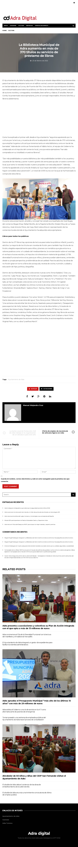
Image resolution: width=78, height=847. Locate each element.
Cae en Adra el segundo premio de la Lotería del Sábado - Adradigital (24, 556)
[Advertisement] (52, 10)
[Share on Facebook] (27, 396)
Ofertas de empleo (41, 25)
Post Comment (10, 486)
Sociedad (13, 25)
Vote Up (34, 389)
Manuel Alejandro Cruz (33, 405)
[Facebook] (74, 2)
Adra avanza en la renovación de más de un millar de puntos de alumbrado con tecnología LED (32, 512)
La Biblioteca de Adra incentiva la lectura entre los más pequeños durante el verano (49, 538)
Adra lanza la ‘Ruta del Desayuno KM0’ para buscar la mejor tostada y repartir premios (29, 524)
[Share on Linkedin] (50, 396)
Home (4, 30)
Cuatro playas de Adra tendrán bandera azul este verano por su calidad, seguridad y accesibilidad (46, 546)
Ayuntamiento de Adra (16, 379)
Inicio (6, 25)
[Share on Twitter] (32, 396)
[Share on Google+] (38, 396)
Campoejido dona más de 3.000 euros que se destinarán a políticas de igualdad (33, 551)
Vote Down (47, 389)
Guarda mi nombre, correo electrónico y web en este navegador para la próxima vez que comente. (35, 480)
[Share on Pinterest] (44, 396)
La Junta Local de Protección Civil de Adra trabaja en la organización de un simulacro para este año (22, 433)
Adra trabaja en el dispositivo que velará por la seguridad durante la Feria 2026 (27, 508)
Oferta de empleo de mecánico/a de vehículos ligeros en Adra (55, 432)
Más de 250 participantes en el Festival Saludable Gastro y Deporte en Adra (26, 520)
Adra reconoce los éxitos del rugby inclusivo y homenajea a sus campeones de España (29, 516)
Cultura (21, 25)
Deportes (29, 25)
